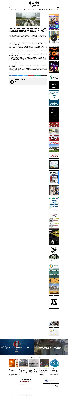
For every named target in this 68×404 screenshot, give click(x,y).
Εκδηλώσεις (25, 9)
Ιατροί (52, 9)
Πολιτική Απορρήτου (56, 385)
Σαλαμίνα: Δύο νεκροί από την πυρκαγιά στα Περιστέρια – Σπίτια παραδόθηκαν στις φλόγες (23, 370)
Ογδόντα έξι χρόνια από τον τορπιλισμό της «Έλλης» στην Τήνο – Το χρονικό (33, 369)
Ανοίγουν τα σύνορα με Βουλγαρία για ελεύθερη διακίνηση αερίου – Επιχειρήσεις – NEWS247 (25, 72)
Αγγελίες (47, 9)
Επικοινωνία (56, 9)
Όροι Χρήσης (57, 386)
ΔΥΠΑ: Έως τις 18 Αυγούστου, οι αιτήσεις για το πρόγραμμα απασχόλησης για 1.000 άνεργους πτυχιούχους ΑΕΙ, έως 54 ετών (54, 370)
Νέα (14, 9)
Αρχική (11, 9)
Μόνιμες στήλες (19, 9)
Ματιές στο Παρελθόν (42, 9)
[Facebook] (57, 7)
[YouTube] (58, 7)
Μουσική (29, 9)
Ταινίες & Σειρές (34, 9)
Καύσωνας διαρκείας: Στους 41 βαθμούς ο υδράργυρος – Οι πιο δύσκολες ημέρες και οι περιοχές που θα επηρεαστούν (13, 370)
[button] (58, 13)
